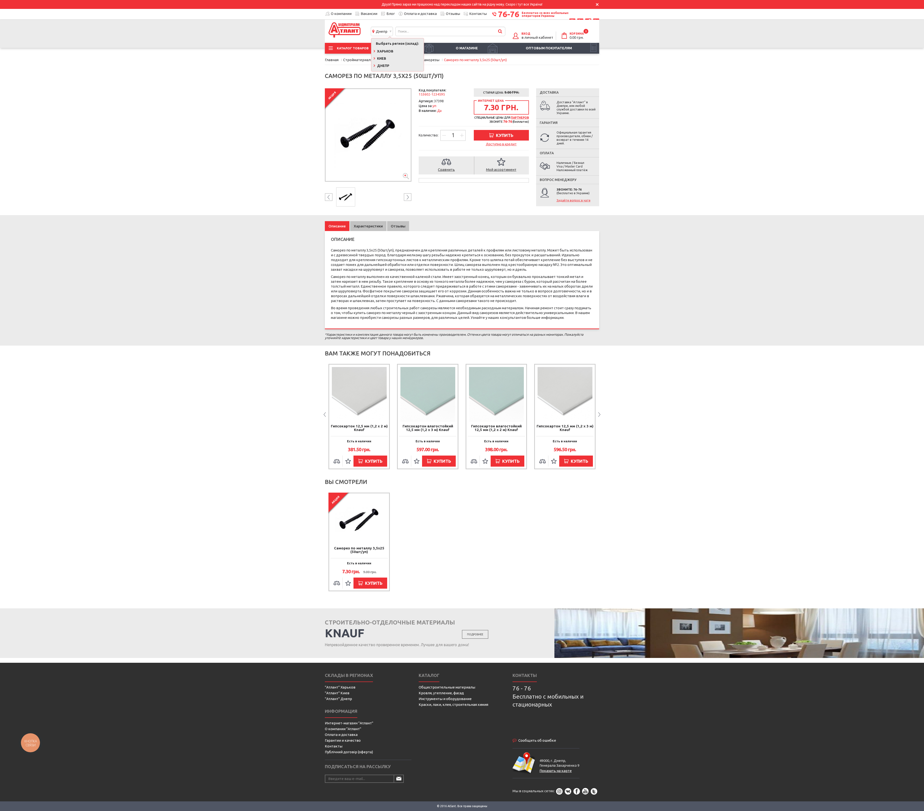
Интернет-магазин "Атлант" (349, 723)
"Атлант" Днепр (338, 699)
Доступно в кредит (501, 144)
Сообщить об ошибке (537, 740)
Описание (337, 226)
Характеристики (368, 226)
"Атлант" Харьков (340, 687)
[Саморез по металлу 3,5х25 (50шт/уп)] (368, 135)
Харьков (384, 51)
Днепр (380, 31)
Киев (381, 58)
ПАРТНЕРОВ (520, 117)
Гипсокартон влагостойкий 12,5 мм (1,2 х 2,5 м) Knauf (565, 428)
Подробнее (475, 634)
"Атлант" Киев (337, 693)
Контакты (478, 14)
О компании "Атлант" (343, 729)
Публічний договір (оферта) (349, 752)
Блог (390, 14)
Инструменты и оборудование (445, 699)
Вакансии (369, 14)
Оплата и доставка (420, 14)
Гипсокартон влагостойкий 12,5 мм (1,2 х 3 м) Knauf (359, 428)
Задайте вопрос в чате (573, 200)
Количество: (429, 135)
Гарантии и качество (343, 740)
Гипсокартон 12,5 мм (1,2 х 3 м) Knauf (496, 428)
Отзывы (453, 14)
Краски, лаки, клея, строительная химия (453, 704)
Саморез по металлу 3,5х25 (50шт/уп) (359, 550)
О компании (341, 14)
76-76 (508, 14)
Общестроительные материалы (447, 687)
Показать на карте (555, 771)
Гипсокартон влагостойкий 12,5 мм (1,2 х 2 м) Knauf (428, 428)
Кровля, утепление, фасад (441, 693)
